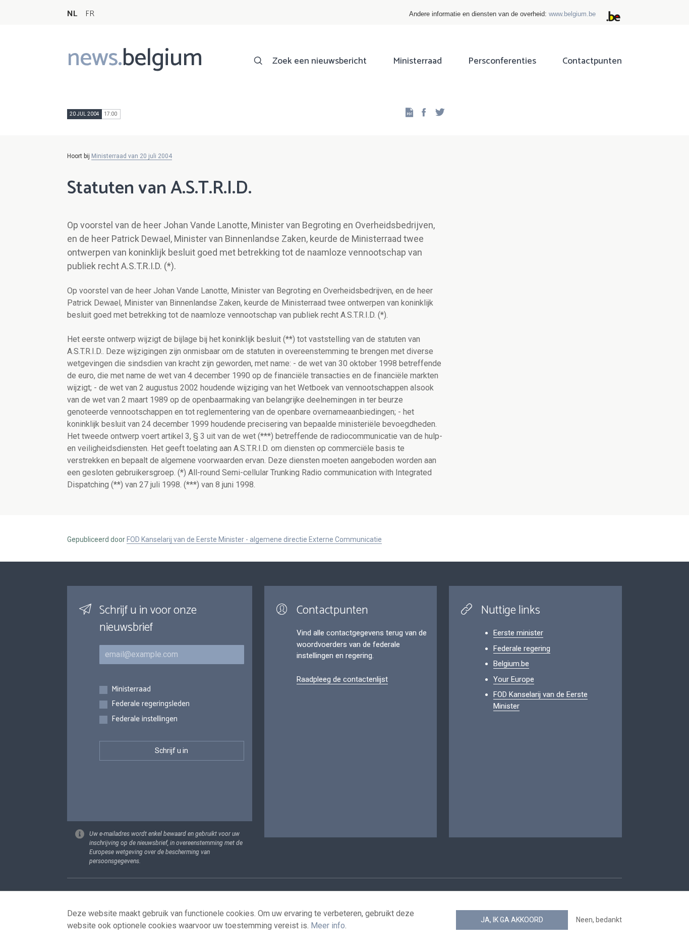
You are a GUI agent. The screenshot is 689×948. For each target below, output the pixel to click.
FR (89, 14)
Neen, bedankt (599, 920)
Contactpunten (592, 61)
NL (72, 14)
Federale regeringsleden (150, 704)
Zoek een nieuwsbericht (319, 61)
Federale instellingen (144, 719)
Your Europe (513, 679)
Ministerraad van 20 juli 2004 (131, 156)
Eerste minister (518, 632)
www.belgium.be (572, 14)
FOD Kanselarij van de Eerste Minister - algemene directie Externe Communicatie (254, 539)
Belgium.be (511, 663)
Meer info (328, 925)
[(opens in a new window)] (420, 112)
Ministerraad (417, 61)
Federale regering (521, 648)
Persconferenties (502, 61)
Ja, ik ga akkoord (512, 920)
